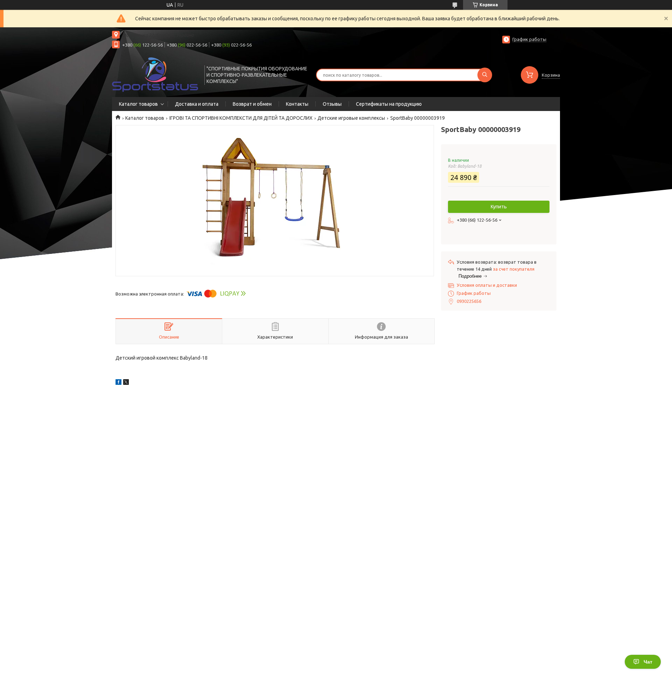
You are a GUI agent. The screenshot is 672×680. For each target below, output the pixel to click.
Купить (499, 206)
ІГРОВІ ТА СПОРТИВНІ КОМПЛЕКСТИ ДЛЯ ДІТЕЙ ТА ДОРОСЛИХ (241, 118)
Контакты (297, 104)
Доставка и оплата (196, 104)
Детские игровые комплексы (351, 118)
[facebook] (118, 383)
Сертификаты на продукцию (389, 104)
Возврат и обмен (252, 104)
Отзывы (332, 104)
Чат (648, 662)
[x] (126, 383)
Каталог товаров (138, 104)
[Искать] (484, 75)
